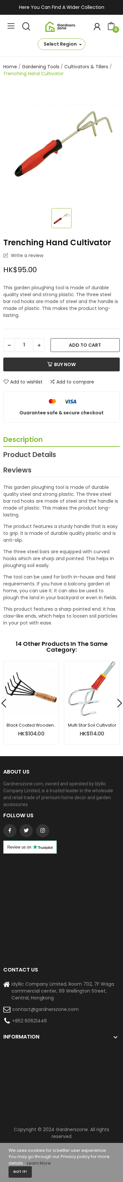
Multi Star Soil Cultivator (92, 725)
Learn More (39, 1163)
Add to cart (85, 345)
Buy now (65, 364)
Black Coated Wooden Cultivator (31, 725)
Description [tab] (23, 439)
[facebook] (9, 830)
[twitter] (26, 830)
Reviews (17, 470)
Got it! (20, 1171)
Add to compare (75, 382)
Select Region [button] (61, 44)
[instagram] (42, 830)
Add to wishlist (26, 382)
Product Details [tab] (29, 454)
